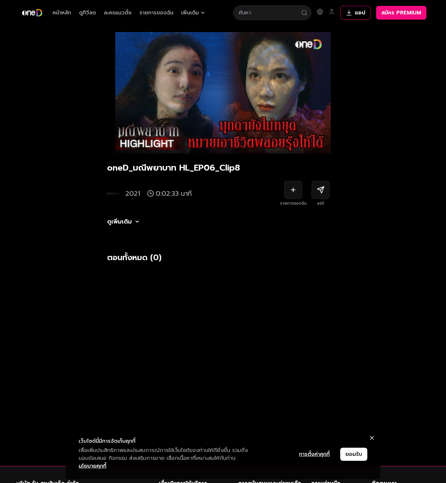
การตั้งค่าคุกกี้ (314, 454)
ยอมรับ (353, 454)
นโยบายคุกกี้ (92, 466)
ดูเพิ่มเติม (119, 221)
